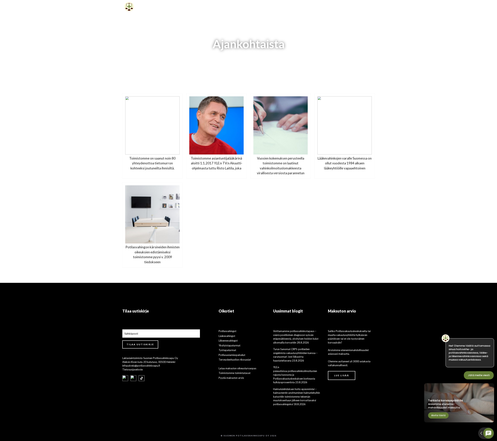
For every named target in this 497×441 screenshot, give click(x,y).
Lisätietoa (275, 7)
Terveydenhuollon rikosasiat (235, 359)
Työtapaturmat (227, 350)
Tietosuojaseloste (132, 369)
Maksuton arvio (329, 7)
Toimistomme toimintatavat (234, 373)
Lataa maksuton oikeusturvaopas (237, 368)
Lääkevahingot (227, 335)
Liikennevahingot (228, 340)
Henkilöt (302, 7)
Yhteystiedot (360, 7)
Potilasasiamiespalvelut (232, 354)
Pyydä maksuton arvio (231, 377)
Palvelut (248, 7)
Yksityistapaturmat (229, 345)
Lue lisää (341, 375)
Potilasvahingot (227, 331)
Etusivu (228, 7)
